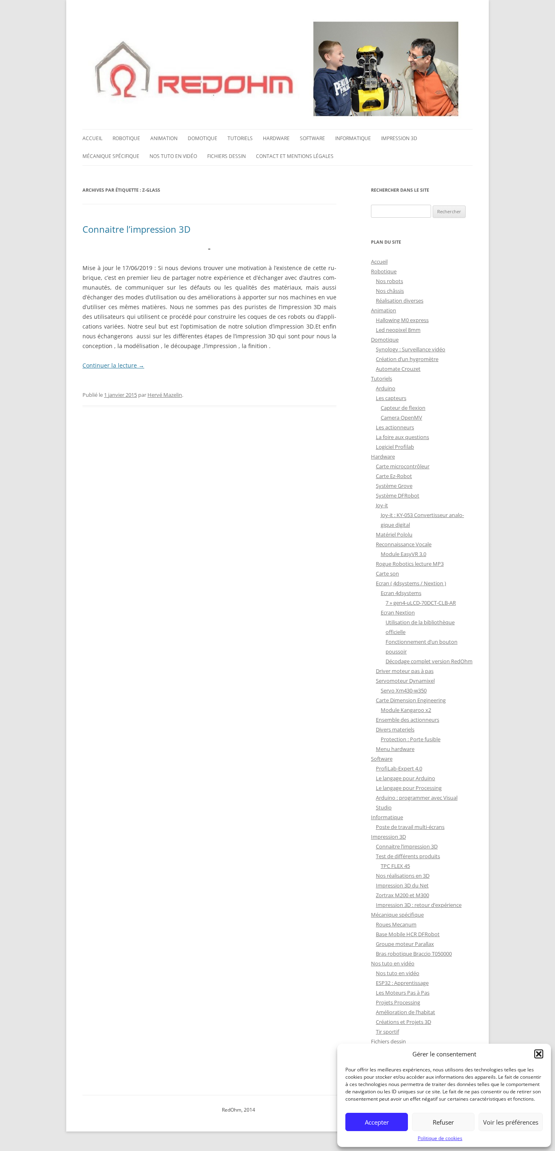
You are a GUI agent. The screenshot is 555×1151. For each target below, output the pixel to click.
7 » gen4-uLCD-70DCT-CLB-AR (421, 602)
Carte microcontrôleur (402, 466)
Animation (164, 138)
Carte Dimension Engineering (411, 700)
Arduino (385, 388)
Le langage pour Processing (409, 788)
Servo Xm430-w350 (404, 690)
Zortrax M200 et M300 (402, 895)
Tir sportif (387, 1031)
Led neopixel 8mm (398, 329)
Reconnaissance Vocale (403, 544)
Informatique (353, 138)
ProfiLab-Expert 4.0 (399, 768)
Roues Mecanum (396, 924)
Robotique (126, 138)
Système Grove (394, 485)
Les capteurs (391, 398)
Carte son (387, 573)
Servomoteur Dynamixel (405, 680)
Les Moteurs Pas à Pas (402, 992)
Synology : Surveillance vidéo (410, 349)
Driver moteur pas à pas (405, 671)
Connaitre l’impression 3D (136, 229)
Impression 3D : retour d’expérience (419, 905)
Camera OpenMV (401, 417)
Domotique (202, 138)
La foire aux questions (402, 437)
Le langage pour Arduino (405, 778)
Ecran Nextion (398, 612)
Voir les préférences (510, 1122)
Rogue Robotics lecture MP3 (410, 563)
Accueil (92, 138)
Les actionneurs (395, 427)
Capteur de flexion (403, 407)
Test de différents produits (408, 856)
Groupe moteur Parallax (405, 944)
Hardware (276, 138)
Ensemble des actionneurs (407, 719)
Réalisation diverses (399, 300)
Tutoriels (240, 138)
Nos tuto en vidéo (173, 156)
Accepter (377, 1122)
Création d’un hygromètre (407, 359)
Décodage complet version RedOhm (429, 661)
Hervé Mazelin (164, 394)
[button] (539, 1054)
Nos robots (389, 281)
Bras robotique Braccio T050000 (414, 953)
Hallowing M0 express (402, 320)
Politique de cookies (440, 1138)
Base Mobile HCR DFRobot (408, 934)
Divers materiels (395, 729)
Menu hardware (395, 749)
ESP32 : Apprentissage (402, 983)
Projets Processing (398, 1002)
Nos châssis (390, 290)
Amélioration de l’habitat (405, 1012)
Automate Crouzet (398, 368)
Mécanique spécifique (110, 156)
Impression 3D (399, 138)
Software (312, 138)
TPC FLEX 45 (395, 866)
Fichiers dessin (226, 156)
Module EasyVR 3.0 (403, 554)
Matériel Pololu (394, 534)
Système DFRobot (397, 495)
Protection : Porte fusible (410, 739)
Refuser (443, 1122)
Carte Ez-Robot (394, 476)
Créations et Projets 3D (403, 1022)
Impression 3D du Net (402, 885)
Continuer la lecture (113, 365)
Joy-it (382, 505)
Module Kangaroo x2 (406, 710)
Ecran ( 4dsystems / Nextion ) (411, 583)
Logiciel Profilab (395, 446)
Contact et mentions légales (295, 156)
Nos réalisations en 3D (402, 875)
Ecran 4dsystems (401, 593)
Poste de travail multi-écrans (410, 827)
